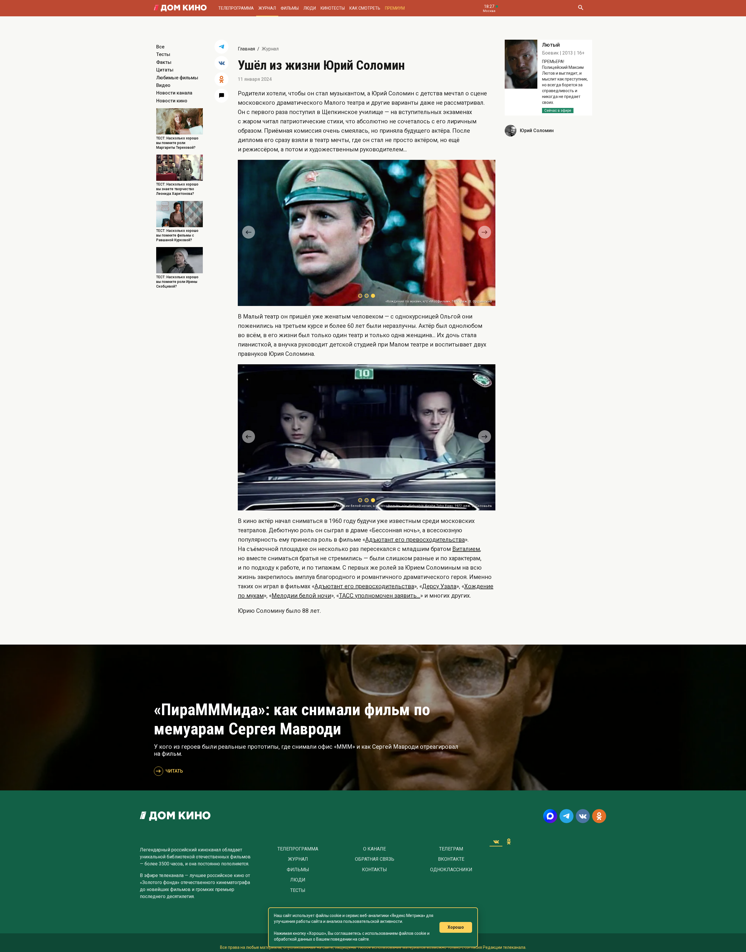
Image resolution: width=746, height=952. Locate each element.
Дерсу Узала (439, 586)
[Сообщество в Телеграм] (566, 816)
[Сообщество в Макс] (550, 816)
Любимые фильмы (177, 77)
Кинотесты (333, 8)
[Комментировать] (221, 96)
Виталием (466, 548)
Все (160, 47)
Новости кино (171, 101)
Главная (246, 49)
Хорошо (456, 927)
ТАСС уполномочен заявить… (379, 595)
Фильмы (290, 8)
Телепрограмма (236, 8)
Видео (163, 85)
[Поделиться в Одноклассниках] (221, 79)
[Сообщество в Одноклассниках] (599, 816)
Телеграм (451, 849)
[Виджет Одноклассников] (508, 841)
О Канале (374, 849)
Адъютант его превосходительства (415, 539)
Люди (309, 8)
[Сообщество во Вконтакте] (583, 816)
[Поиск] (580, 8)
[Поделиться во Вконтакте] (221, 63)
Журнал (267, 8)
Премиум (395, 8)
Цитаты (164, 70)
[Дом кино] (180, 8)
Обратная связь (374, 859)
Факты (163, 62)
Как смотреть (364, 8)
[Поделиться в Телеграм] (221, 47)
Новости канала (174, 93)
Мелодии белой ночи (301, 595)
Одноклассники (451, 869)
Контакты (374, 869)
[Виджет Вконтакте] (496, 841)
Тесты (163, 54)
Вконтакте (451, 859)
